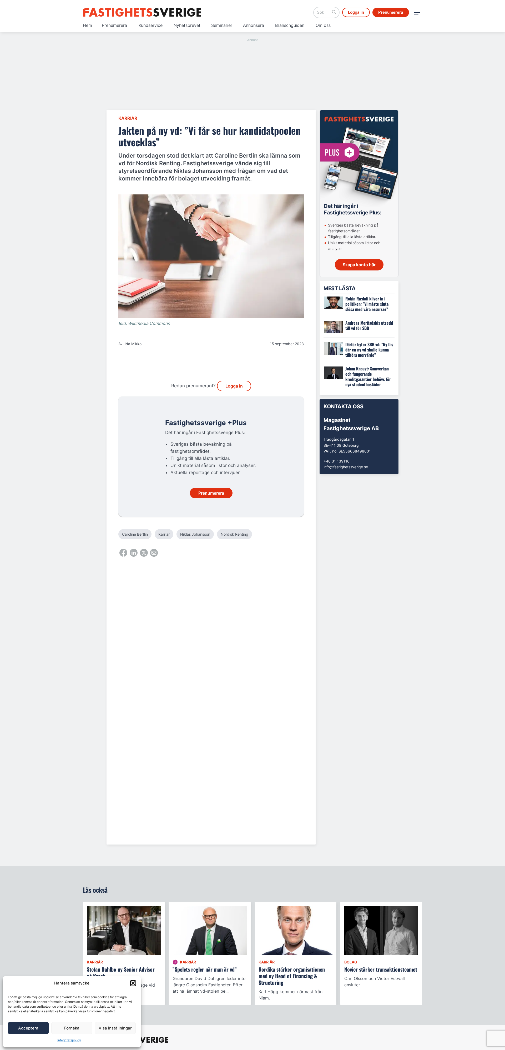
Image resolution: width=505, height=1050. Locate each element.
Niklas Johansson (195, 534)
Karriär (127, 118)
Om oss (323, 25)
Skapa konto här (359, 264)
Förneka (71, 1028)
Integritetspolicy (69, 1040)
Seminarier (221, 25)
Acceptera (28, 1028)
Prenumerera (114, 25)
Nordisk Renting (234, 534)
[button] (133, 983)
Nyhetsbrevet (187, 25)
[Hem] (142, 12)
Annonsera (253, 25)
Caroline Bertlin (135, 534)
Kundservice (151, 25)
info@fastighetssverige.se (346, 467)
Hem (87, 25)
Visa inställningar (115, 1028)
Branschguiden (289, 25)
